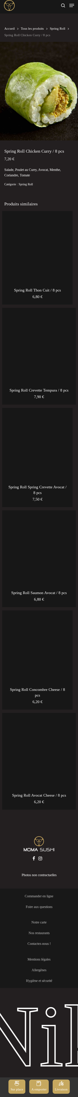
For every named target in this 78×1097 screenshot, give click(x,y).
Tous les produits (32, 28)
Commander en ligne (39, 896)
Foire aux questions (39, 907)
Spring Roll (57, 28)
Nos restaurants (39, 933)
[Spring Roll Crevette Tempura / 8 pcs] (39, 345)
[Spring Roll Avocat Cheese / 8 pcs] (39, 750)
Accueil (9, 28)
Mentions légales (39, 959)
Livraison (61, 1089)
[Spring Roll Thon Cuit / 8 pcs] (37, 246)
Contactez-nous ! (39, 943)
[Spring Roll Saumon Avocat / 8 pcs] (39, 547)
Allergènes (39, 970)
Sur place (17, 1089)
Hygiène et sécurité (39, 981)
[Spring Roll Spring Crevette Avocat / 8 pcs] (37, 443)
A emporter (39, 1089)
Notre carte (39, 922)
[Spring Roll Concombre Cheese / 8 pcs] (37, 645)
